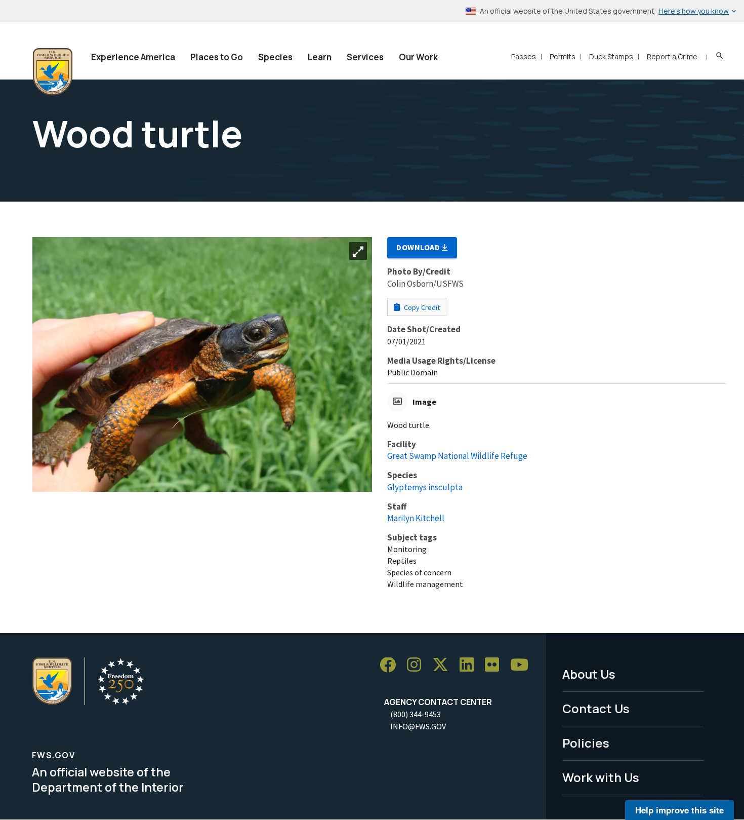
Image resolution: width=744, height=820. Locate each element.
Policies (585, 742)
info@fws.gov (418, 726)
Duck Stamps (611, 56)
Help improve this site (679, 810)
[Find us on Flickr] (495, 665)
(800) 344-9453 (415, 714)
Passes (523, 56)
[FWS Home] (52, 72)
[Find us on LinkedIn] (470, 665)
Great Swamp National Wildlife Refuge (457, 455)
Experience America (133, 57)
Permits (562, 56)
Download (419, 247)
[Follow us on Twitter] (444, 665)
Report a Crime (672, 56)
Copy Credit (421, 307)
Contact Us (596, 708)
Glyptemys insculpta (425, 487)
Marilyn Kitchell (415, 518)
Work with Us (600, 777)
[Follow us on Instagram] (417, 665)
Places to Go (216, 57)
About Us (588, 674)
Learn (320, 57)
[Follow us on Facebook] (391, 665)
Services (365, 57)
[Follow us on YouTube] (522, 665)
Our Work (418, 57)
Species (275, 57)
